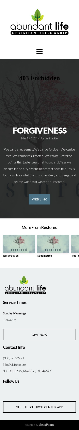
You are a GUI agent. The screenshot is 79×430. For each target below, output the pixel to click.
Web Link (39, 199)
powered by (39, 424)
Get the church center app (39, 407)
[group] (19, 247)
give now (39, 335)
